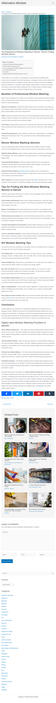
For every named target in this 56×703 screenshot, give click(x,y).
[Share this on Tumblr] (49, 393)
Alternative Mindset (13, 3)
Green (39, 487)
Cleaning (3, 57)
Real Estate (4, 673)
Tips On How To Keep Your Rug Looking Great (39, 435)
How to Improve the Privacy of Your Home (14, 435)
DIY (2, 617)
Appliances (4, 598)
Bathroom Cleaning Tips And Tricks (14, 485)
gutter (36, 180)
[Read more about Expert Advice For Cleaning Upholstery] (40, 449)
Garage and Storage (6, 631)
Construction (4, 612)
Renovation (4, 676)
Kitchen (3, 659)
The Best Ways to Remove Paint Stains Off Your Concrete (15, 510)
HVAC (3, 651)
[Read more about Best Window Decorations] (40, 500)
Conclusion (6, 71)
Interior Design (5, 656)
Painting (3, 667)
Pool (2, 670)
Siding (3, 687)
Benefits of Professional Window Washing (13, 64)
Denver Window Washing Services (11, 66)
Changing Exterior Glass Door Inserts (14, 459)
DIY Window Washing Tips (9, 70)
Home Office (4, 645)
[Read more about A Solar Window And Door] (40, 475)
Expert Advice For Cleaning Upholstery (38, 459)
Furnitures (36, 462)
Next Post (50, 404)
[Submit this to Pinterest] (39, 393)
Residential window (24, 171)
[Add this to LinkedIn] (28, 393)
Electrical (4, 623)
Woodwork (4, 690)
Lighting (3, 662)
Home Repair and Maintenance (9, 648)
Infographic (4, 653)
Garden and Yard (6, 634)
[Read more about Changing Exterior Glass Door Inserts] (16, 449)
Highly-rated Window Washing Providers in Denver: (15, 73)
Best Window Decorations (37, 509)
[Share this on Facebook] (6, 393)
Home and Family (6, 640)
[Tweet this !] (17, 393)
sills (9, 298)
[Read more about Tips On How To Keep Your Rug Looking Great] (40, 425)
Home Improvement (6, 642)
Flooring (3, 626)
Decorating (31, 511)
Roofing (3, 678)
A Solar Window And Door (37, 485)
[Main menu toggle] (53, 3)
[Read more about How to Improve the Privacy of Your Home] (16, 425)
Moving (3, 665)
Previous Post (6, 404)
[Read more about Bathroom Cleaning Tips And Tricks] (16, 475)
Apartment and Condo (7, 595)
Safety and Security (6, 681)
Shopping (3, 684)
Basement (4, 601)
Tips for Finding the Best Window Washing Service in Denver (17, 68)
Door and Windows (12, 57)
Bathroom (7, 488)
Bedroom (3, 606)
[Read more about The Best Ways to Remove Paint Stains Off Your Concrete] (16, 500)
